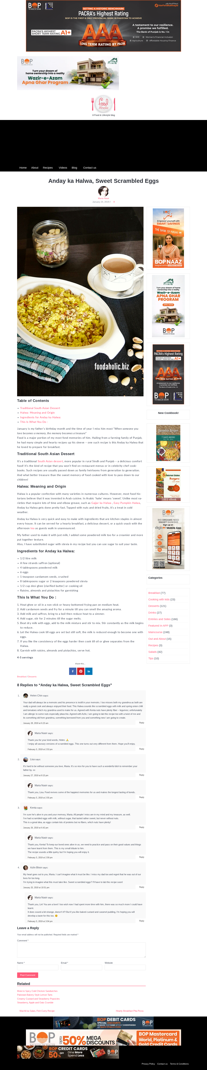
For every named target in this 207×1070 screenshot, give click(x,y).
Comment (22, 940)
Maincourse (155, 632)
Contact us (89, 167)
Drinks (152, 612)
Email (64, 963)
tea (32, 528)
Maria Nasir (103, 198)
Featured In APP (158, 625)
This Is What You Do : (34, 422)
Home (23, 167)
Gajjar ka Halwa (101, 503)
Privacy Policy (148, 1064)
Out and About (157, 638)
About (34, 167)
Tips (150, 658)
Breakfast (21, 676)
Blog (74, 167)
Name (21, 963)
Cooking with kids (159, 599)
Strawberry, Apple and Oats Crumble (35, 1002)
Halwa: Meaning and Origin (37, 412)
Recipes (48, 167)
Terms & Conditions (179, 1064)
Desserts (32, 676)
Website (109, 963)
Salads (152, 651)
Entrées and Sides (159, 619)
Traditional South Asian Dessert (40, 408)
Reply (141, 723)
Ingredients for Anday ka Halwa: (40, 417)
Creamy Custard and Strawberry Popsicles (38, 998)
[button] (187, 167)
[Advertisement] (103, 141)
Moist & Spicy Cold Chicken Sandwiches (37, 991)
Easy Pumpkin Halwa (127, 503)
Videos (63, 167)
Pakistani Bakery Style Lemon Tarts (34, 994)
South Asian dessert (50, 461)
